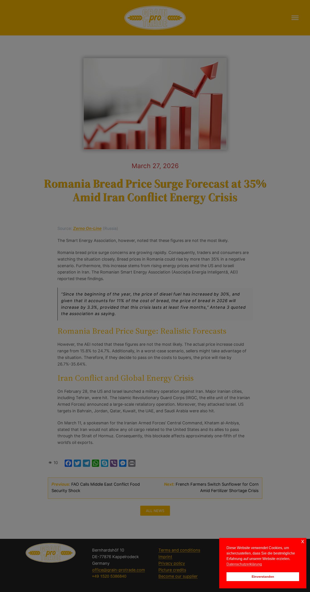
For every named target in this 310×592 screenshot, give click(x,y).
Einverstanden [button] (263, 576)
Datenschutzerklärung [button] (244, 564)
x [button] (302, 541)
